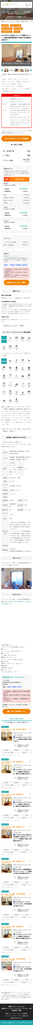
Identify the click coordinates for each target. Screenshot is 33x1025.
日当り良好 (13, 88)
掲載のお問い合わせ (16, 1018)
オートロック (11, 81)
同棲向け (10, 79)
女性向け (4, 79)
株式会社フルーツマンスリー (12, 256)
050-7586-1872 (19, 264)
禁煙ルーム (20, 84)
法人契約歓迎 (20, 86)
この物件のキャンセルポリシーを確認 (13, 326)
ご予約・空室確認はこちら (18, 711)
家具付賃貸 (13, 84)
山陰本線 (12, 457)
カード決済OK (5, 86)
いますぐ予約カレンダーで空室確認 (16, 138)
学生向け (13, 86)
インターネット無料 (22, 79)
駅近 (15, 79)
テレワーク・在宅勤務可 (24, 88)
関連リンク (9, 1013)
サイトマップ (17, 1013)
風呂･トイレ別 (5, 84)
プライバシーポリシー (11, 1015)
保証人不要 (25, 81)
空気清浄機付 (5, 91)
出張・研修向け (5, 88)
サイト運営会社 (23, 1015)
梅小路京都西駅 (20, 457)
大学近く (12, 91)
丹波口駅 (18, 459)
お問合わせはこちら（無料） (16, 282)
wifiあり (4, 81)
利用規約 (24, 1013)
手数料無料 (18, 81)
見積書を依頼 (19, 179)
